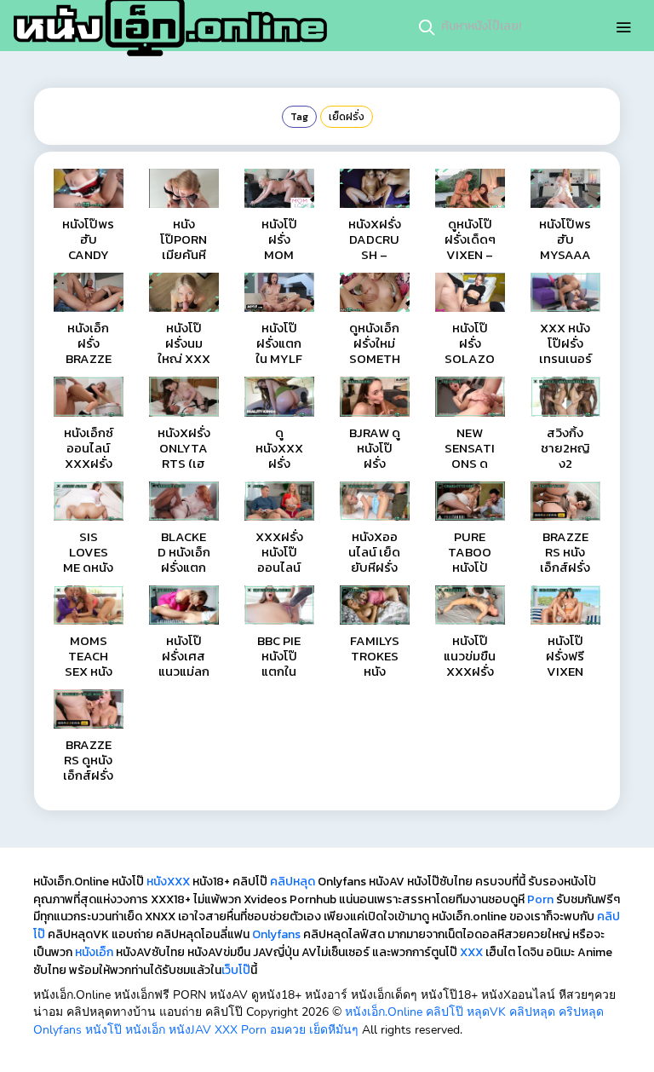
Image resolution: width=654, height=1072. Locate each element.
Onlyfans (276, 934)
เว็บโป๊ (235, 970)
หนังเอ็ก (94, 952)
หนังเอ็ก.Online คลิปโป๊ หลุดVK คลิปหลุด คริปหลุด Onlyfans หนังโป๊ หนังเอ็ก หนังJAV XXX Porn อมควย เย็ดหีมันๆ (318, 1021)
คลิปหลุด (292, 881)
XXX (471, 952)
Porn (540, 899)
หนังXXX (168, 881)
